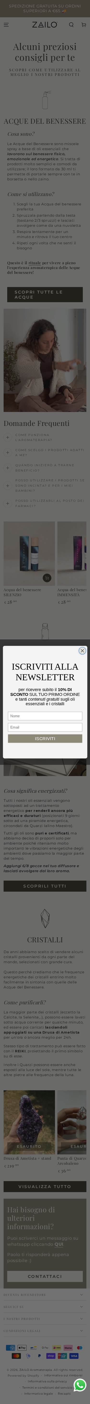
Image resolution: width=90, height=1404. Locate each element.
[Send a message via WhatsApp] (80, 1385)
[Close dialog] (82, 650)
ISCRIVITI (45, 738)
